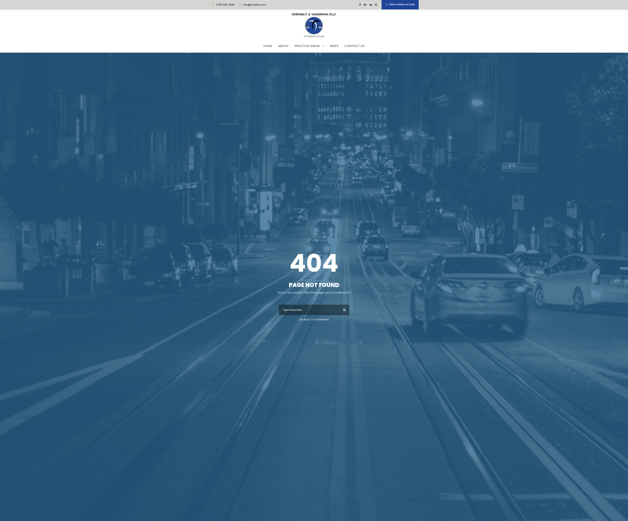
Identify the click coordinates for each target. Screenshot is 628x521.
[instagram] (376, 4)
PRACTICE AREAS (307, 46)
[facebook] (360, 4)
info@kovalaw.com (254, 4)
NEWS (334, 46)
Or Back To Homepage (314, 319)
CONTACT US (354, 46)
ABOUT (283, 46)
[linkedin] (371, 4)
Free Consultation (402, 4)
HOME (267, 46)
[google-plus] (365, 4)
